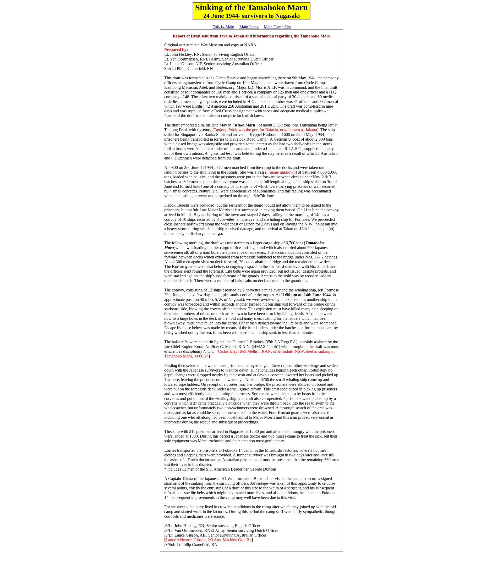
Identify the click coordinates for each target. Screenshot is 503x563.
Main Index (249, 27)
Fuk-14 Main (223, 27)
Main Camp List (277, 27)
